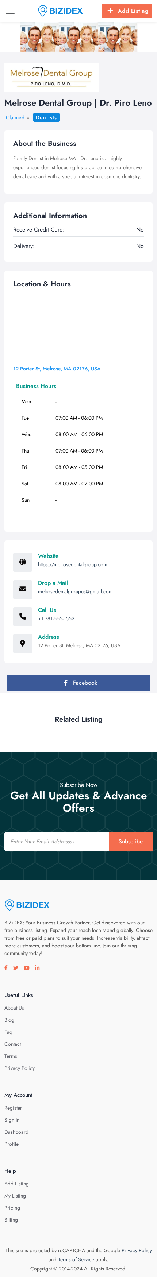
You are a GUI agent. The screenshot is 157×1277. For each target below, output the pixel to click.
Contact (12, 1044)
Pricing (12, 1207)
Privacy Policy (19, 1068)
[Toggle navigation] (10, 10)
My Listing (15, 1195)
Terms (10, 1056)
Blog (9, 1020)
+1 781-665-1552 (56, 618)
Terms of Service (76, 1259)
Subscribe (131, 841)
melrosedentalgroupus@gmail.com (75, 591)
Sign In (11, 1119)
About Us (14, 1008)
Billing (11, 1219)
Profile (11, 1144)
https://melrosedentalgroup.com (72, 564)
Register (13, 1107)
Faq (8, 1032)
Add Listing (133, 11)
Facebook (84, 683)
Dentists (46, 117)
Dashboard (16, 1132)
